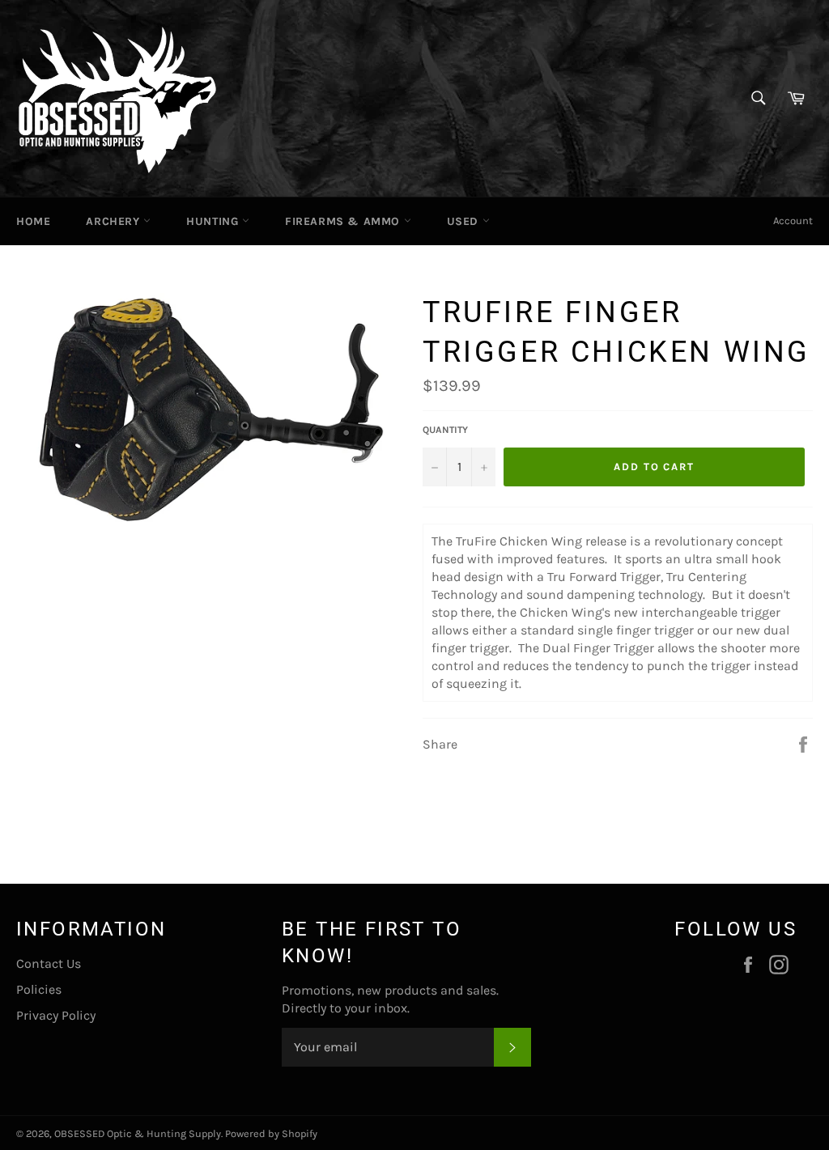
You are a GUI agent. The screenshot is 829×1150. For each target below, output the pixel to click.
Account (793, 220)
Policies (39, 989)
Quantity (445, 429)
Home (33, 221)
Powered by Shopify (271, 1133)
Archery (114, 221)
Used (465, 221)
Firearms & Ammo (344, 221)
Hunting (214, 221)
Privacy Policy (56, 1015)
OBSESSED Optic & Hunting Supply (137, 1133)
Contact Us (48, 963)
